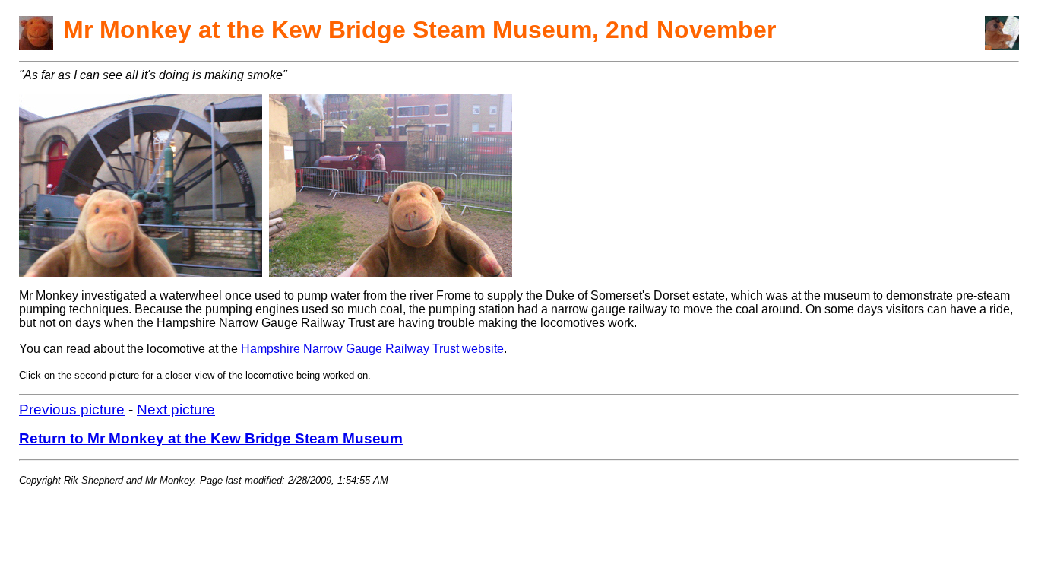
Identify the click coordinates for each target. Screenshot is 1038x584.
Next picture (176, 409)
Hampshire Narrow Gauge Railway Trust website (372, 348)
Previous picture (72, 409)
